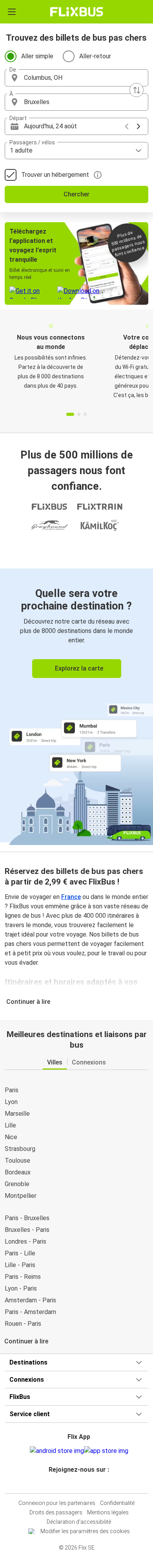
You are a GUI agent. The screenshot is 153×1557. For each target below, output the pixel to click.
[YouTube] (77, 1483)
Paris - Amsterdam (30, 1312)
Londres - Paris (25, 1241)
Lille (10, 1125)
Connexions (26, 1379)
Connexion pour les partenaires (56, 1503)
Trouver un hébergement (55, 174)
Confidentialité (117, 1503)
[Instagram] (75, 1483)
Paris (11, 1090)
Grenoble (17, 1184)
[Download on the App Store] (106, 1451)
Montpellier (20, 1195)
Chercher (76, 194)
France (71, 897)
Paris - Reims (23, 1276)
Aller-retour (95, 56)
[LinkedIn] (80, 1483)
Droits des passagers (55, 1512)
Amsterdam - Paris (30, 1300)
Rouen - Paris (23, 1323)
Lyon (11, 1102)
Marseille (17, 1113)
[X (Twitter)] (82, 1483)
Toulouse (17, 1160)
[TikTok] (85, 1483)
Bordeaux (18, 1172)
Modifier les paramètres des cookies (85, 1531)
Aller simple (37, 56)
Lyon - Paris (21, 1288)
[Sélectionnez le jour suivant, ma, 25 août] (138, 126)
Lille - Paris (20, 1265)
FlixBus (19, 1397)
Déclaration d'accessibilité (79, 1522)
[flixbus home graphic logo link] (77, 12)
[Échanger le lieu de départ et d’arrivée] (136, 90)
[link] (76, 705)
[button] (76, 78)
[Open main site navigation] (12, 12)
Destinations (28, 1362)
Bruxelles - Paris (27, 1229)
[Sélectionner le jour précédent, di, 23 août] (126, 126)
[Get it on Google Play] (57, 1451)
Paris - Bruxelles (27, 1218)
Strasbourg (20, 1148)
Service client (29, 1414)
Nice (11, 1137)
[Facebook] (73, 1483)
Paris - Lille (20, 1253)
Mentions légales (108, 1512)
